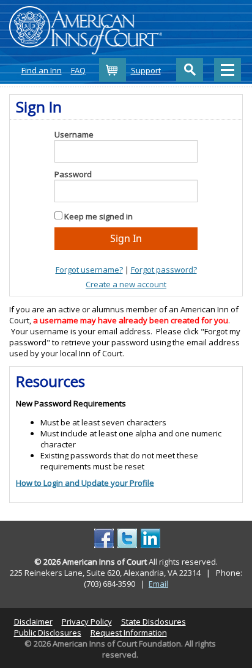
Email (158, 583)
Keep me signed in (98, 216)
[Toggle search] (189, 70)
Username (74, 134)
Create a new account (126, 284)
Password (73, 174)
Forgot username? (89, 269)
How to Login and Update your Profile (85, 482)
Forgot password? (164, 269)
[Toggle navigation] (227, 70)
